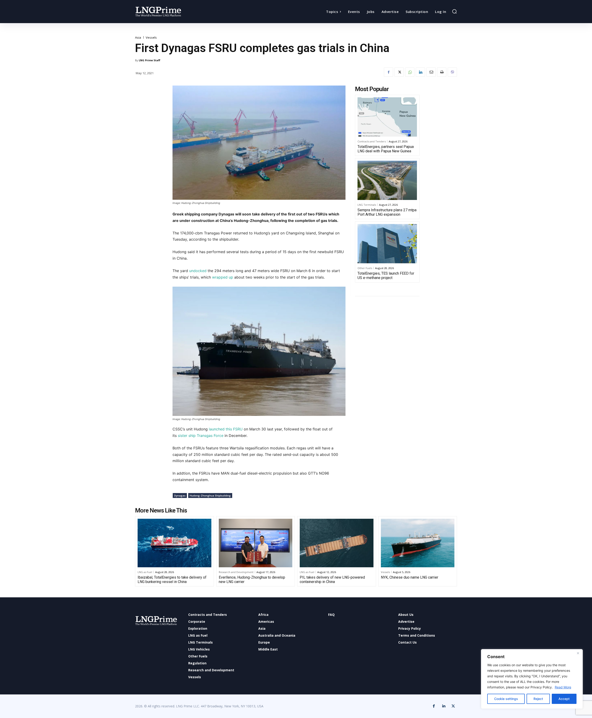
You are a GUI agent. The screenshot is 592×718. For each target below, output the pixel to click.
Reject (538, 699)
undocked (198, 270)
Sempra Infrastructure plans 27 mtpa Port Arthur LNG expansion (387, 212)
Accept (564, 699)
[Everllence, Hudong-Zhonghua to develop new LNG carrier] (256, 543)
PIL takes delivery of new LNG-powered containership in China (332, 579)
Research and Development (236, 572)
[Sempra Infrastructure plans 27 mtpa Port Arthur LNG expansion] (387, 180)
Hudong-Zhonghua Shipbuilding (210, 495)
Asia (138, 37)
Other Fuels (365, 268)
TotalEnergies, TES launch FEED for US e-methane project (386, 275)
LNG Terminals (367, 204)
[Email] (431, 72)
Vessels (151, 37)
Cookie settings (506, 699)
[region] (532, 679)
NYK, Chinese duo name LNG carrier (409, 577)
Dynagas (179, 495)
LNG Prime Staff (149, 60)
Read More (563, 687)
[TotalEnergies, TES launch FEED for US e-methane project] (387, 243)
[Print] (441, 72)
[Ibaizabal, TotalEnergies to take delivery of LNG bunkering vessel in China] (174, 543)
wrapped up (222, 277)
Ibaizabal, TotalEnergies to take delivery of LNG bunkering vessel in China (172, 579)
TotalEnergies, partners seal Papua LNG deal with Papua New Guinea (386, 148)
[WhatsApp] (409, 72)
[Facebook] (388, 72)
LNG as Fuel (145, 572)
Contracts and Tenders (372, 141)
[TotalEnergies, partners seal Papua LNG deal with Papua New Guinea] (387, 117)
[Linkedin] (420, 72)
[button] (454, 11)
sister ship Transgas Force (200, 435)
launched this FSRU (226, 429)
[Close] (578, 653)
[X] (399, 72)
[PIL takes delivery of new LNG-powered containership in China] (336, 543)
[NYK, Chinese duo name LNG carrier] (418, 543)
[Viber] (452, 72)
